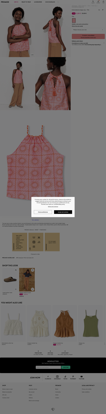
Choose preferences (43, 212)
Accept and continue (63, 212)
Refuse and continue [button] (53, 206)
